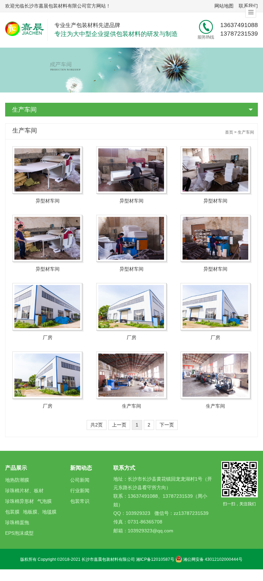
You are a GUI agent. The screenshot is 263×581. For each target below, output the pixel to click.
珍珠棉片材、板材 (24, 490)
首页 (229, 132)
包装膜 (12, 512)
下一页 (167, 425)
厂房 (47, 337)
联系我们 (248, 6)
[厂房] (47, 307)
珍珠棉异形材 (19, 501)
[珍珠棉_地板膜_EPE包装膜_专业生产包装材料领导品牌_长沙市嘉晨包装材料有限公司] (26, 28)
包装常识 (79, 501)
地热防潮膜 (17, 480)
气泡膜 (44, 501)
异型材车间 (48, 200)
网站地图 (224, 6)
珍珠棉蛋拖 (17, 522)
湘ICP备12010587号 (155, 559)
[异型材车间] (47, 170)
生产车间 (24, 109)
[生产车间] (131, 375)
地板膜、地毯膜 (40, 512)
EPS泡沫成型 (19, 533)
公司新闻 (79, 480)
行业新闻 (79, 490)
